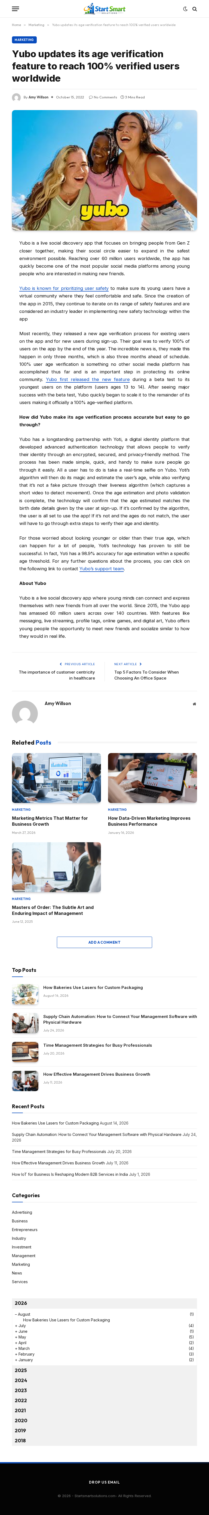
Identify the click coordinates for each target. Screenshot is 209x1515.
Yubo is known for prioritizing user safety (64, 288)
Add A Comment (104, 942)
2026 (21, 1303)
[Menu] (15, 9)
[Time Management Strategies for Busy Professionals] (25, 1052)
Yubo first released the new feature (88, 379)
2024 (21, 1380)
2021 (20, 1410)
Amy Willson (38, 97)
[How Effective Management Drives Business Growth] (25, 1081)
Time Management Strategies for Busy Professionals (97, 1045)
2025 (21, 1370)
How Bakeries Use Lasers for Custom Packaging (93, 987)
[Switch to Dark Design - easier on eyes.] (185, 9)
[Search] (194, 9)
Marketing (24, 40)
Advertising (22, 1212)
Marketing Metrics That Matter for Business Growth (50, 821)
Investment (21, 1247)
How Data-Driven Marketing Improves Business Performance (149, 821)
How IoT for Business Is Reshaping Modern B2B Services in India (70, 1174)
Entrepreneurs (25, 1229)
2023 (21, 1390)
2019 (20, 1430)
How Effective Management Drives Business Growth (96, 1074)
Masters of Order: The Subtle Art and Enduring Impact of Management (53, 910)
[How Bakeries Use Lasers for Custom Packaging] (25, 994)
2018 (20, 1440)
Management (23, 1255)
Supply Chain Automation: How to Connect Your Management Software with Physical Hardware (120, 1019)
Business (20, 1221)
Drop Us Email (104, 1482)
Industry (19, 1238)
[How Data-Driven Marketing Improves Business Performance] (152, 778)
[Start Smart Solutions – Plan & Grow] (104, 9)
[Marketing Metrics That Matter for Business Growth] (56, 778)
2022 (21, 1400)
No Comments (105, 97)
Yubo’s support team (101, 568)
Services (20, 1281)
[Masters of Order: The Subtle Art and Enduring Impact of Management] (56, 867)
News (17, 1273)
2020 (21, 1420)
